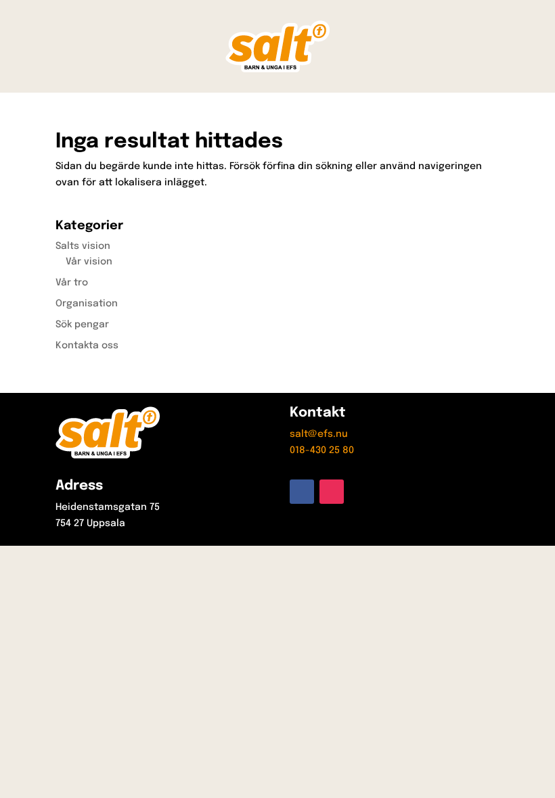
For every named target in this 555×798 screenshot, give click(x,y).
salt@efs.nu (319, 434)
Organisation (87, 303)
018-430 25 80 (322, 450)
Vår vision (89, 261)
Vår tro (72, 282)
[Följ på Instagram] (331, 491)
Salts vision (83, 246)
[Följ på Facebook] (302, 491)
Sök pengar (82, 324)
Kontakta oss (87, 345)
